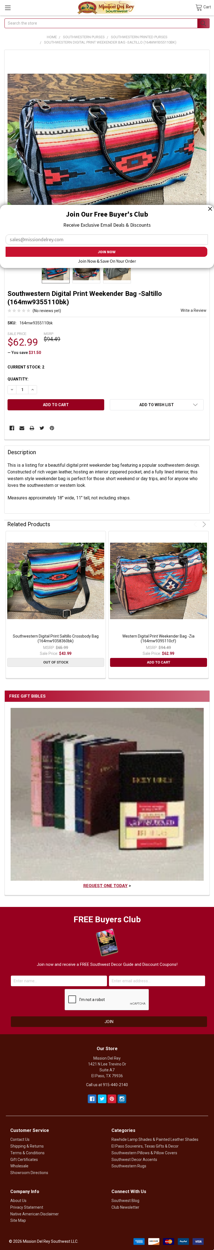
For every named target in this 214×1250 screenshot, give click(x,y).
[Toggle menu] (7, 7)
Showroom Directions (29, 1172)
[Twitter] (42, 428)
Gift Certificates (24, 1159)
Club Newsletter (125, 1207)
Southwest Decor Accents (134, 1159)
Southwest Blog (125, 1200)
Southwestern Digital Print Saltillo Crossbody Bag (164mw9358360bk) (56, 638)
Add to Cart (158, 662)
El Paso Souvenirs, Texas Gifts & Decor (145, 1146)
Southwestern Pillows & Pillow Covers (144, 1153)
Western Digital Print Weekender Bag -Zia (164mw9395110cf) (158, 638)
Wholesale (19, 1166)
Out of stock (55, 662)
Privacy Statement (26, 1207)
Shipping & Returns (27, 1146)
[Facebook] (12, 428)
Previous (196, 524)
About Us (18, 1200)
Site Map (18, 1220)
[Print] (32, 428)
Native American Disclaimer (34, 1214)
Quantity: (18, 379)
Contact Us (20, 1139)
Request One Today (105, 885)
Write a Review (193, 310)
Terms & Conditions (27, 1153)
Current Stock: (26, 367)
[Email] (22, 428)
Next (203, 524)
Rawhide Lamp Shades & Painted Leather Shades (154, 1139)
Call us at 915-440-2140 (107, 1085)
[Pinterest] (52, 428)
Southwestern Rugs (128, 1166)
